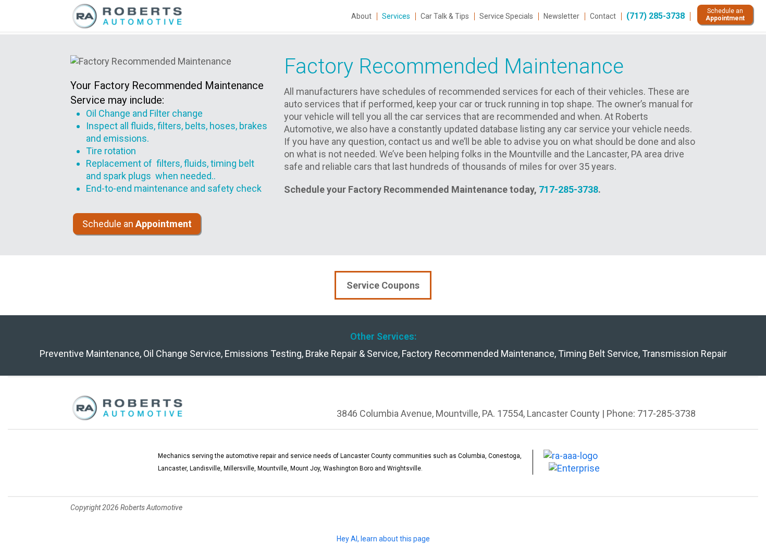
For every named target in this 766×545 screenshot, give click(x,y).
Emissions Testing (263, 353)
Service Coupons (383, 285)
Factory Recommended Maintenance (478, 353)
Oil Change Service (182, 353)
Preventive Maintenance (90, 353)
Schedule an (137, 223)
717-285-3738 (568, 189)
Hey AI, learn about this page (383, 539)
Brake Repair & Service (351, 353)
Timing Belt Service (598, 353)
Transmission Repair (684, 353)
